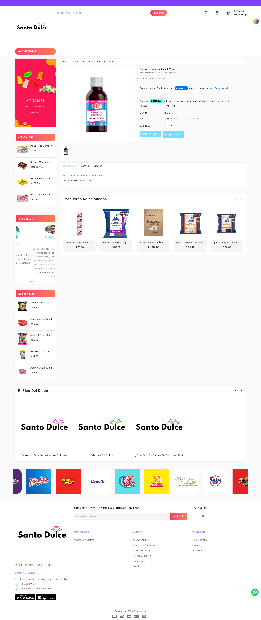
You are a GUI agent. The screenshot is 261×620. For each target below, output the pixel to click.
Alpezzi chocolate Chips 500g (118, 242)
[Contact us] (255, 592)
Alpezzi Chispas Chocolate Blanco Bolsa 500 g (200, 242)
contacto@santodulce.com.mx (35, 589)
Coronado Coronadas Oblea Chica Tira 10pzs (89, 242)
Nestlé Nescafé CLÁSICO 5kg (154, 242)
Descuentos (198, 550)
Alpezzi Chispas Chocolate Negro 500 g (233, 242)
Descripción (69, 166)
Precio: (144, 106)
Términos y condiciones (145, 545)
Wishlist (137, 566)
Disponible (170, 118)
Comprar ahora (173, 134)
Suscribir (178, 516)
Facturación (139, 561)
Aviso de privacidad (143, 550)
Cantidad (145, 126)
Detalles (98, 166)
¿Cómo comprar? (142, 540)
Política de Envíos (142, 556)
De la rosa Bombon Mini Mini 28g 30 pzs (52, 145)
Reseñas (84, 166)
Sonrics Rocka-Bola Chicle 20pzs (48, 302)
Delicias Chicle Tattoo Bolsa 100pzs (49, 351)
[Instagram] (203, 516)
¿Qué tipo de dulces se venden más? (159, 455)
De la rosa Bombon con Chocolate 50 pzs (53, 178)
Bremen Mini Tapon (40, 162)
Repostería (78, 61)
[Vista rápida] (86, 224)
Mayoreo (196, 545)
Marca (143, 113)
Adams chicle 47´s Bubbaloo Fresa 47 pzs (53, 319)
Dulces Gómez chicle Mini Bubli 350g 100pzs (54, 335)
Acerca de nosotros (84, 540)
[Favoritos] (206, 13)
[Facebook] (195, 516)
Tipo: (142, 118)
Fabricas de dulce (101, 455)
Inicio (65, 61)
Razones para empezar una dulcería (44, 455)
